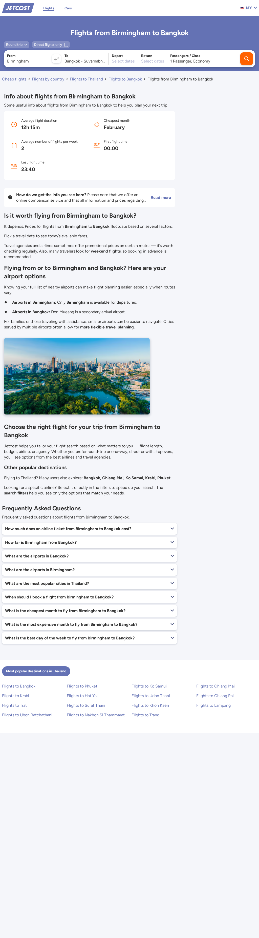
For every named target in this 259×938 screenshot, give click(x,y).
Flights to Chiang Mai (215, 686)
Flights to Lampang (213, 705)
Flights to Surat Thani (86, 705)
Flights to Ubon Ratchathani (27, 715)
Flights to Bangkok (18, 686)
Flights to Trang (145, 715)
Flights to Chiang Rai (215, 695)
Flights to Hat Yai (82, 695)
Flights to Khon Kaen (150, 705)
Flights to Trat (14, 705)
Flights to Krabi (15, 695)
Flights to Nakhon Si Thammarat (96, 715)
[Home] (18, 7)
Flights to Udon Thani (151, 695)
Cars (68, 8)
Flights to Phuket (82, 686)
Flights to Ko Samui (149, 686)
